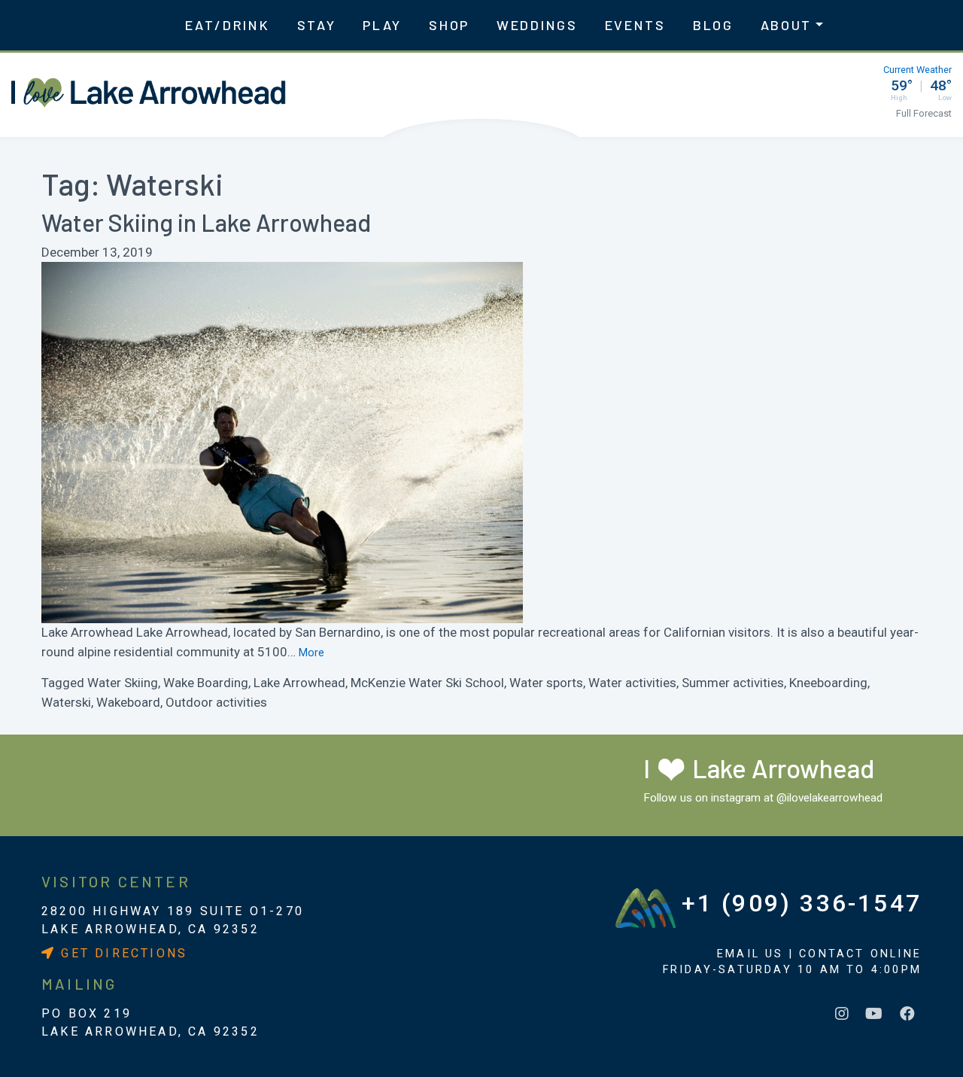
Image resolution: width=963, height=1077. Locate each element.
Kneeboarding (828, 682)
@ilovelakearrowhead (829, 798)
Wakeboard (128, 702)
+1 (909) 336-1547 (802, 903)
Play (382, 25)
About (787, 25)
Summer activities (733, 682)
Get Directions (121, 953)
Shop (449, 25)
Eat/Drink (227, 25)
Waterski (66, 702)
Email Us (750, 954)
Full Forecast (924, 113)
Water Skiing (122, 682)
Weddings (537, 25)
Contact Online (860, 954)
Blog (713, 25)
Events (635, 25)
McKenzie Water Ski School (427, 682)
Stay (316, 25)
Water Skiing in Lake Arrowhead (206, 222)
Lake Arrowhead (299, 682)
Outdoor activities (216, 702)
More (311, 653)
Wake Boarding (205, 682)
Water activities (632, 682)
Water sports (546, 682)
